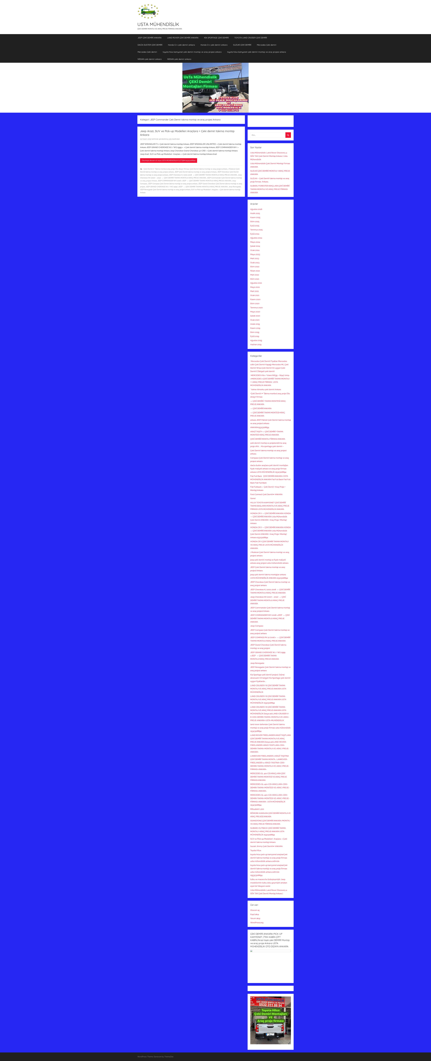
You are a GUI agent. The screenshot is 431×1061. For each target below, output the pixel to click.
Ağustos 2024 (256, 238)
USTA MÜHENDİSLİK (158, 24)
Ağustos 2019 (256, 340)
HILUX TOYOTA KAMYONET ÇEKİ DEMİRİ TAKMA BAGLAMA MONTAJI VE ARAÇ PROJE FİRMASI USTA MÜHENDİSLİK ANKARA (269, 505)
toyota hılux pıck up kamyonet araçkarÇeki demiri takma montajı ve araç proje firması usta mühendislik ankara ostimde (268, 857)
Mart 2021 (254, 291)
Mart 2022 (254, 275)
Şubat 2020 (255, 316)
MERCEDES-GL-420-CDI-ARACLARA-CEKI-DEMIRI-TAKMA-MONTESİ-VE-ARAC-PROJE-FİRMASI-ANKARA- (269, 787)
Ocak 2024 (254, 250)
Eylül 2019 (254, 336)
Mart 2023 (254, 258)
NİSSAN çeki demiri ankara (150, 59)
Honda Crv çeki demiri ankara (181, 45)
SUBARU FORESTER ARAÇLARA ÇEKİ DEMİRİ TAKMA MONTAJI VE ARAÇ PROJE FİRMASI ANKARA (269, 189)
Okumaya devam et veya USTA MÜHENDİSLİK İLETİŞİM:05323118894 (168, 160)
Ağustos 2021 (256, 283)
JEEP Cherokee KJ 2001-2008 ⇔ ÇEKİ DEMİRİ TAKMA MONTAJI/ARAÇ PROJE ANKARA (203, 175)
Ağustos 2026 (256, 209)
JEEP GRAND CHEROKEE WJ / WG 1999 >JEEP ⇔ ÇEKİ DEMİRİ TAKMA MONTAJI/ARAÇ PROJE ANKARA (187, 187)
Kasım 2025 (255, 217)
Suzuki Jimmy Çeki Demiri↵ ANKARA (266, 846)
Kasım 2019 (255, 328)
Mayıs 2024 (255, 242)
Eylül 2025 (254, 226)
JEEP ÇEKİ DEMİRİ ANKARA (150, 37)
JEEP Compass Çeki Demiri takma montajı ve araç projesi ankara (172, 184)
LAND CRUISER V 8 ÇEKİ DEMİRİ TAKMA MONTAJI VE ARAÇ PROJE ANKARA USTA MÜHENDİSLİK (268, 688)
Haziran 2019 (255, 344)
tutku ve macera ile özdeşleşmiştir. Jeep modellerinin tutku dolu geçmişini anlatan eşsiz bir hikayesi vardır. (268, 882)
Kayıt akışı (254, 914)
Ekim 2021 (254, 279)
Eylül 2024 (254, 234)
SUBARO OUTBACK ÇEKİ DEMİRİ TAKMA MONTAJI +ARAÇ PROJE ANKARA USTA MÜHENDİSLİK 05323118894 (268, 831)
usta (170, 139)
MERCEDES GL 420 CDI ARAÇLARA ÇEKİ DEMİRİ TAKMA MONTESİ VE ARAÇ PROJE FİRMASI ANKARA (268, 776)
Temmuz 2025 (256, 230)
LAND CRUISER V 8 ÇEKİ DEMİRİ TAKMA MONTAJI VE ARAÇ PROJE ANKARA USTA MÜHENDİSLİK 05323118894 (268, 699)
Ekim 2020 (254, 303)
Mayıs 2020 (255, 312)
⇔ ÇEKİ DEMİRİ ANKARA (261, 408)
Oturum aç (255, 910)
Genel (253, 498)
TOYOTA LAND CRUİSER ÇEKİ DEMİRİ (250, 37)
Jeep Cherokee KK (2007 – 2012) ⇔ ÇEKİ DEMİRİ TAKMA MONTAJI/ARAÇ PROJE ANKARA (268, 600)
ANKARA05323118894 (259, 427)
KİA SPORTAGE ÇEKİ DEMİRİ (216, 37)
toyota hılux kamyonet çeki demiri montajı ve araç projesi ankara (192, 52)
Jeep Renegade (235, 187)
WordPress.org (256, 922)
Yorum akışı (255, 918)
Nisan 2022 (255, 271)
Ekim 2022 (254, 266)
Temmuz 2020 (256, 307)
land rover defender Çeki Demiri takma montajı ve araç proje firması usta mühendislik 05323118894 (270, 727)
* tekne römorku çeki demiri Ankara (265, 389)
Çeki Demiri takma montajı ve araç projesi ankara (208, 169)
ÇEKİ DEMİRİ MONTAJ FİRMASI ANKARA (267, 439)
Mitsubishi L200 (257, 809)
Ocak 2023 (254, 262)
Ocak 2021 (254, 295)
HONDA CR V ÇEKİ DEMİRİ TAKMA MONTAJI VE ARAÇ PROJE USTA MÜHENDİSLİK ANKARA (269, 544)
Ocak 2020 (254, 320)
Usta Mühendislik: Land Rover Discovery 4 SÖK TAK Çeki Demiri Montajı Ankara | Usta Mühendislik (268, 156)
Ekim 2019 (254, 332)
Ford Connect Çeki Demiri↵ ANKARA (266, 494)
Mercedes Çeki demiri (266, 45)
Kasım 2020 (255, 299)
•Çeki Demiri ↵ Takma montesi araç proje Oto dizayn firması (166, 169)
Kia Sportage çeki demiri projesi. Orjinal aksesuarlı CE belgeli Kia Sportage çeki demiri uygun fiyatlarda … (270, 678)
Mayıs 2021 (255, 287)
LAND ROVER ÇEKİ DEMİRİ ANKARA (182, 37)
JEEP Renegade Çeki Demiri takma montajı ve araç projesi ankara (165, 190)
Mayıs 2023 (255, 254)
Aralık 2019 (255, 324)
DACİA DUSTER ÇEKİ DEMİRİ (150, 45)
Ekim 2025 (254, 221)
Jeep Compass (256, 626)
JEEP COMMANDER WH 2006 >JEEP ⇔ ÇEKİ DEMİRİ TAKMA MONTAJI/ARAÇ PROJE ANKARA (194, 181)
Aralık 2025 (255, 213)
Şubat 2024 (255, 246)
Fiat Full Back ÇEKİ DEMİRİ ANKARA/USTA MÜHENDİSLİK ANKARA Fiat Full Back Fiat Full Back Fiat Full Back (270, 479)
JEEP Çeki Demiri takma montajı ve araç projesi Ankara (196, 172)
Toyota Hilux (255, 850)
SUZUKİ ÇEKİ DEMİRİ (242, 45)
